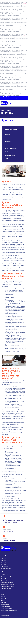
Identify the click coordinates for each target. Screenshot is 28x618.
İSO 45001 (7, 134)
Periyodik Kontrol (5, 604)
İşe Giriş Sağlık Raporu (6, 568)
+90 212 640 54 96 (22, 98)
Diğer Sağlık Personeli (6, 562)
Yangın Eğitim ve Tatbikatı (7, 582)
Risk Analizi (3, 564)
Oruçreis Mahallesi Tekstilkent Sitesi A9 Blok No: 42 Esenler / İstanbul (13, 521)
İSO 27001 (7, 138)
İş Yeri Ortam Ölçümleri (11, 148)
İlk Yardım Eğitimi (5, 580)
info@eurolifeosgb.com (9, 540)
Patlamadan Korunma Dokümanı (11, 130)
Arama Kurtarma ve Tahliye (7, 586)
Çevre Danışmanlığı (10, 155)
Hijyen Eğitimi (4, 578)
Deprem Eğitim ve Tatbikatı (7, 584)
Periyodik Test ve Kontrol (11, 145)
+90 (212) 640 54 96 (8, 531)
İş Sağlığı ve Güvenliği (6, 574)
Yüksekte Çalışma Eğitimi (7, 576)
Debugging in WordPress (19, 25)
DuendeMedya (6, 615)
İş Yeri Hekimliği (4, 560)
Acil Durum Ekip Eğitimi (6, 588)
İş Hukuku (7, 158)
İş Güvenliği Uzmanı (5, 558)
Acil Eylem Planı (4, 566)
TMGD (6, 152)
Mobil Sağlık (8, 141)
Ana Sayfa (3, 110)
